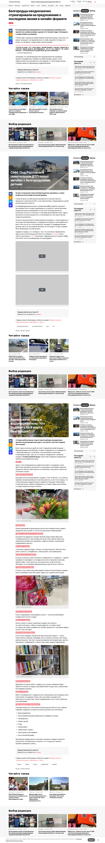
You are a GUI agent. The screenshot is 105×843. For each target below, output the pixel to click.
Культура (44, 5)
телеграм (55, 234)
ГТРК (33, 236)
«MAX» (41, 80)
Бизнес (32, 5)
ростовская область (37, 326)
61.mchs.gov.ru (51, 187)
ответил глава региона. (24, 53)
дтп (54, 326)
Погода (61, 5)
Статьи (38, 5)
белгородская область (22, 326)
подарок (27, 764)
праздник (54, 764)
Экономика (51, 5)
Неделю (85, 11)
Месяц (92, 11)
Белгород (17, 5)
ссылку (38, 72)
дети (47, 326)
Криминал (67, 5)
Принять (91, 840)
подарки (19, 764)
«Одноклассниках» (22, 80)
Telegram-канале (55, 78)
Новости (11, 5)
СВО (57, 5)
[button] (90, 62)
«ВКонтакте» (34, 80)
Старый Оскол (25, 5)
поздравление (44, 764)
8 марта (35, 764)
